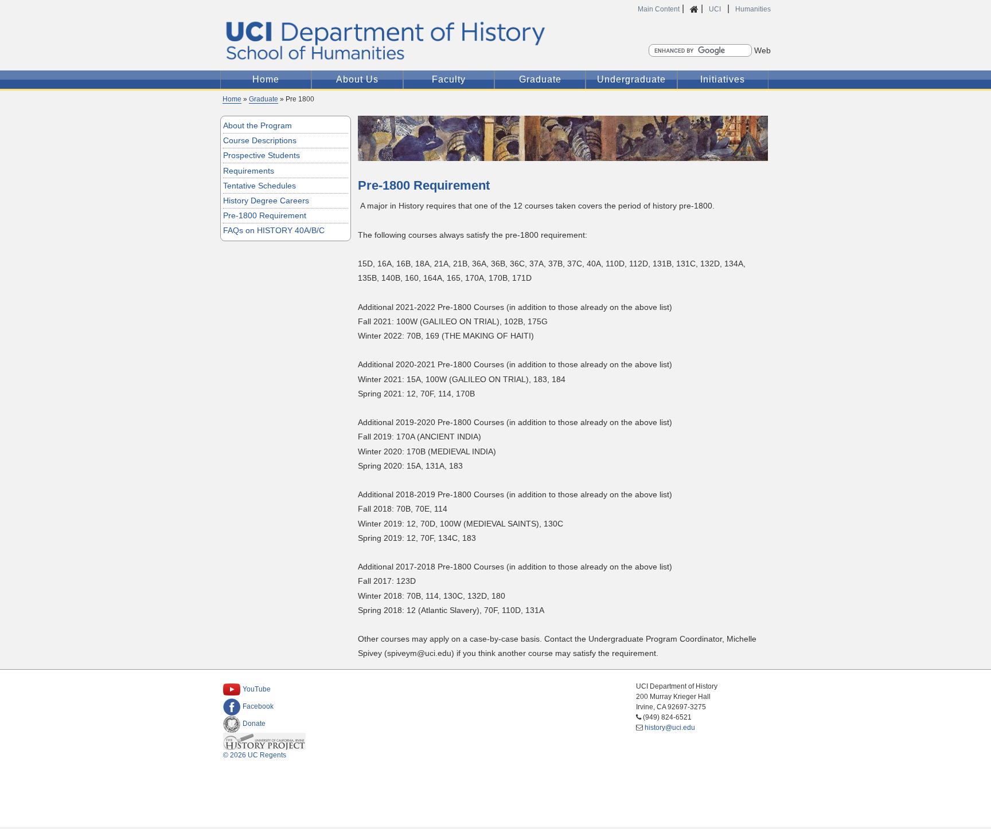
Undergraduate (631, 79)
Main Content (659, 9)
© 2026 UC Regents (254, 755)
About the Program (257, 125)
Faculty (449, 79)
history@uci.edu (670, 728)
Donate (254, 724)
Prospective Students (261, 155)
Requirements (248, 170)
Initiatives (722, 79)
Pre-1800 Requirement (264, 215)
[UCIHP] (265, 741)
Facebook (258, 706)
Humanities (753, 9)
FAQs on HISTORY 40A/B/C (274, 230)
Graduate (540, 79)
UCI (716, 9)
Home (265, 79)
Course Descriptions (259, 140)
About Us (357, 79)
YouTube (257, 689)
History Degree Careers (266, 200)
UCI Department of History (495, 40)
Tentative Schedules (259, 185)
